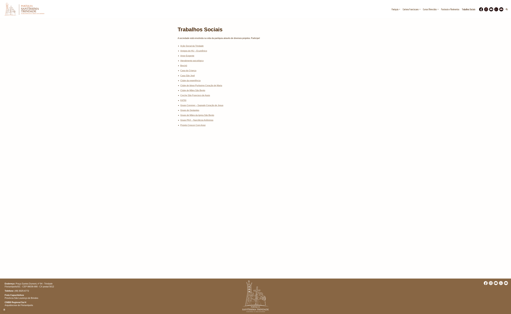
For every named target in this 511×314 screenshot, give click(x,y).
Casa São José (187, 76)
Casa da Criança (188, 70)
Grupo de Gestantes (189, 110)
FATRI (183, 100)
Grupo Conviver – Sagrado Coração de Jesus (201, 105)
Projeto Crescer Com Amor (193, 125)
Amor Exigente (187, 56)
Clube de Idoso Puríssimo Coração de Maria (201, 85)
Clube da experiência (190, 80)
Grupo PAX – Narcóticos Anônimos (196, 120)
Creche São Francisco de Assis (195, 95)
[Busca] (507, 9)
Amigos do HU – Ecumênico (193, 51)
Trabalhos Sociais (468, 9)
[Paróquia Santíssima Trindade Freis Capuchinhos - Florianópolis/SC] (24, 9)
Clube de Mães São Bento (192, 90)
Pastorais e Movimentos (450, 9)
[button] (399, 9)
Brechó (183, 66)
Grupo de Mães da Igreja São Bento (197, 115)
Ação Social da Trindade (192, 46)
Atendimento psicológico (192, 61)
